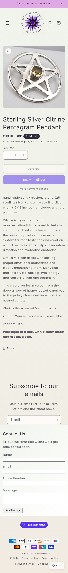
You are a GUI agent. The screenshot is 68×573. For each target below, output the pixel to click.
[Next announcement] (61, 4)
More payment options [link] (34, 188)
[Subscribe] (56, 419)
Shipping (26, 141)
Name (7, 455)
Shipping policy (47, 563)
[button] (7, 23)
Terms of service (24, 563)
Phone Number (14, 478)
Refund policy (30, 558)
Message (10, 490)
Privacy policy (50, 558)
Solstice (31, 553)
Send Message (12, 510)
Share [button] (10, 348)
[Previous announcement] (7, 4)
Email (7, 467)
